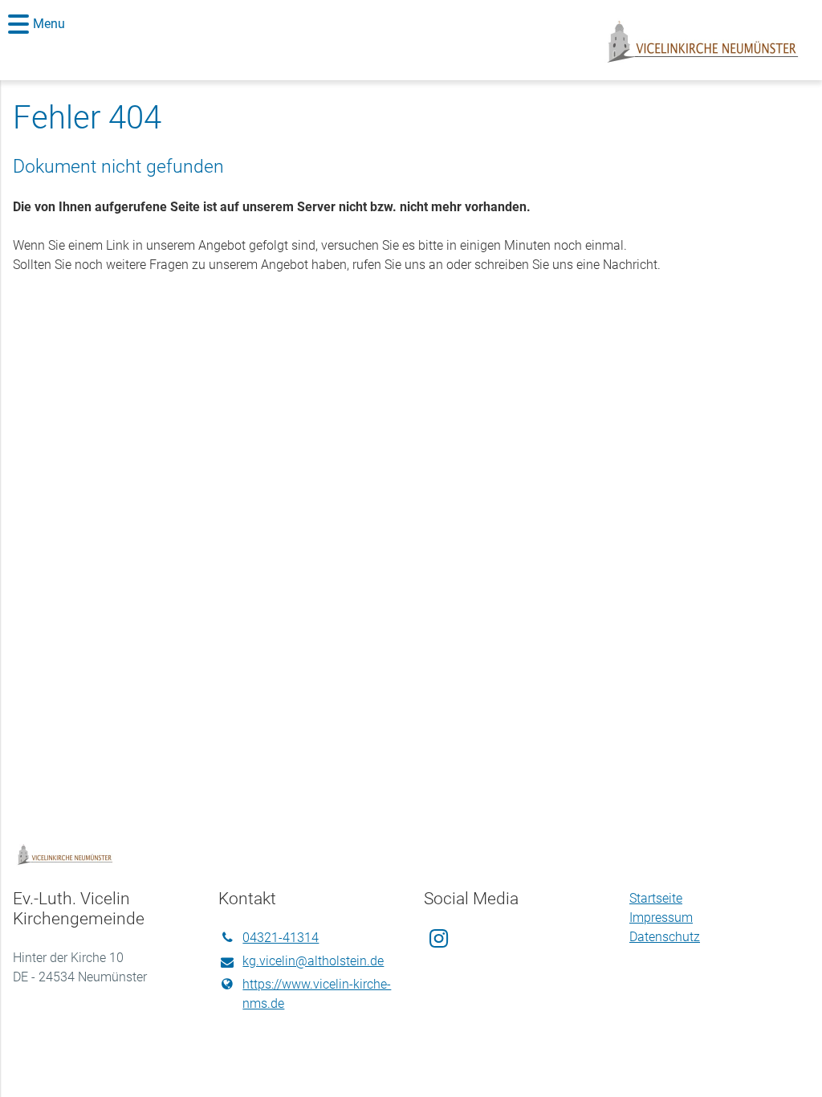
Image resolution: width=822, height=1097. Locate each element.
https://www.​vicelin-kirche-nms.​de (316, 994)
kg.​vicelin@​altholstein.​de (313, 961)
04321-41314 (280, 937)
